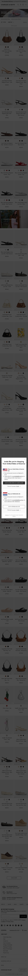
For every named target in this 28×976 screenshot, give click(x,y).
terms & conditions (18, 22)
